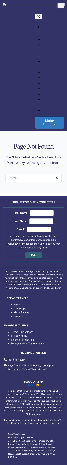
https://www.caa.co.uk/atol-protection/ (41, 423)
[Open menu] (60, 5)
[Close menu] (38, 16)
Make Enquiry (49, 122)
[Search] (57, 178)
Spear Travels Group (16, 434)
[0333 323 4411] (14, 360)
